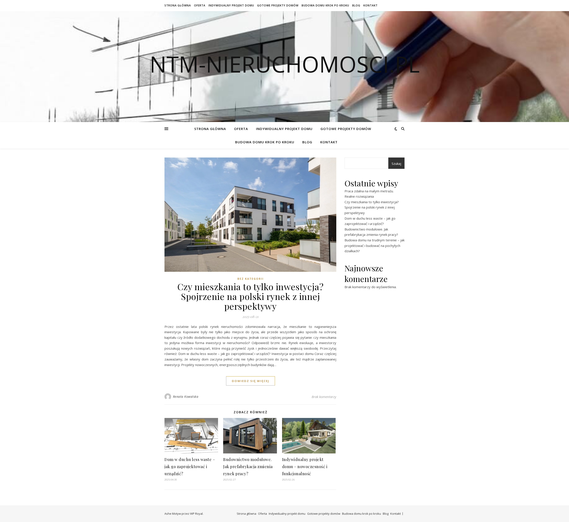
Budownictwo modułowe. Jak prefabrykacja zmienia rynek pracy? (248, 466)
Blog (356, 5)
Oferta (199, 5)
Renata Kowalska (185, 396)
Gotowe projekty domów (278, 5)
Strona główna (177, 5)
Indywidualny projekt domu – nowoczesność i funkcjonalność (305, 466)
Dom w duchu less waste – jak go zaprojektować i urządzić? (189, 466)
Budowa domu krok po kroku (325, 5)
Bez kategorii (250, 279)
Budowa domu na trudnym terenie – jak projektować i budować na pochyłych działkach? (375, 245)
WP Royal (196, 514)
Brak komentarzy (324, 396)
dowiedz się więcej (250, 381)
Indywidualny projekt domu (231, 5)
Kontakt (370, 5)
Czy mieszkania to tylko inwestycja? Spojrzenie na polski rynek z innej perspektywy (250, 296)
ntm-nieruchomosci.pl (285, 64)
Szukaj (396, 163)
